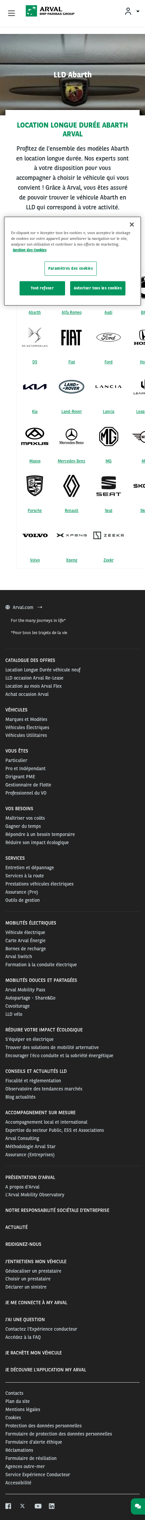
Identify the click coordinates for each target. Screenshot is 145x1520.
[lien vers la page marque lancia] (108, 386)
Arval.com (23, 607)
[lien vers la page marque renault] (72, 485)
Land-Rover (71, 411)
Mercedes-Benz (71, 461)
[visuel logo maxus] (35, 436)
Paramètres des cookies (70, 268)
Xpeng (71, 560)
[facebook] (8, 1506)
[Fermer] (131, 224)
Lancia (108, 411)
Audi (108, 312)
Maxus (34, 461)
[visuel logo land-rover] (72, 386)
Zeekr (109, 560)
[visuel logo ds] (35, 337)
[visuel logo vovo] (35, 535)
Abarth (35, 312)
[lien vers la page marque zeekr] (108, 535)
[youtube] (37, 1506)
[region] (73, 261)
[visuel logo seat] (108, 485)
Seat (108, 510)
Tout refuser (42, 288)
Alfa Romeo (72, 312)
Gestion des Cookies (30, 250)
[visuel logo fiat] (72, 337)
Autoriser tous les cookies (98, 288)
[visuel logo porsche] (35, 485)
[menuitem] (132, 11)
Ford (109, 362)
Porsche (35, 510)
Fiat (71, 362)
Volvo (35, 560)
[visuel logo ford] (108, 337)
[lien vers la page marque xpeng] (72, 535)
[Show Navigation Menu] (11, 13)
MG (109, 461)
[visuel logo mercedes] (72, 436)
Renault (71, 510)
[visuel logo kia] (35, 386)
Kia (34, 411)
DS (34, 362)
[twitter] (23, 1506)
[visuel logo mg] (108, 436)
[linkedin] (52, 1506)
